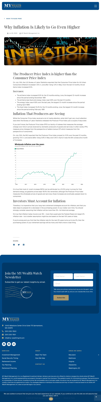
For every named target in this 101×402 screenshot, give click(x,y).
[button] (14, 245)
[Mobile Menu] (95, 6)
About (37, 351)
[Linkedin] (9, 344)
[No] (96, 397)
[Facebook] (4, 344)
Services (5, 351)
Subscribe (61, 298)
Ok (51, 399)
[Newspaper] (14, 344)
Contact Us (40, 364)
